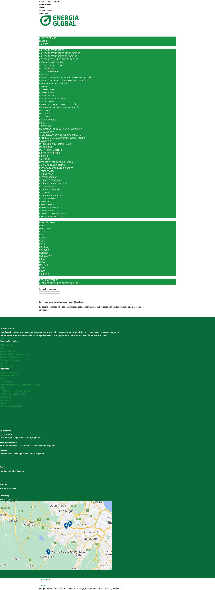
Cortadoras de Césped (52, 98)
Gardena (44, 250)
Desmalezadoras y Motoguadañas (59, 104)
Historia (44, 41)
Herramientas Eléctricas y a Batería (60, 129)
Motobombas (46, 68)
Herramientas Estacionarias (56, 162)
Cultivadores (47, 101)
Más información (7, 338)
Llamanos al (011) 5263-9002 (49, 1)
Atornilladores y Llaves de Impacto (60, 135)
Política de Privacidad (9, 360)
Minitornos (46, 147)
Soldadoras (46, 174)
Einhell (43, 247)
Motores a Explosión (51, 65)
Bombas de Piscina (49, 189)
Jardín (43, 86)
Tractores (45, 126)
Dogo (42, 241)
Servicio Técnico (48, 280)
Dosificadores (47, 198)
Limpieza (44, 201)
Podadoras (45, 117)
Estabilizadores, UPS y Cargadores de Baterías (66, 77)
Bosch (42, 238)
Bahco (42, 235)
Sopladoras (46, 210)
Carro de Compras (45, 10)
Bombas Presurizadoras (53, 183)
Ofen (42, 268)
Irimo (42, 259)
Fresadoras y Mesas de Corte (56, 168)
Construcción (6, 382)
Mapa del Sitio (6, 366)
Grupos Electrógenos (51, 50)
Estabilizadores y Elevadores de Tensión (63, 80)
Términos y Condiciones (11, 357)
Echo (42, 244)
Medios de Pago (45, 4)
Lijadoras (45, 141)
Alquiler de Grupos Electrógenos (58, 283)
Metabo (43, 265)
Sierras (43, 156)
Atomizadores (47, 89)
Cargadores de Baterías (53, 83)
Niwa (42, 262)
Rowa (42, 271)
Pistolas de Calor (49, 153)
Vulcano (44, 274)
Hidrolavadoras (48, 207)
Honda (43, 225)
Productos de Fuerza (51, 62)
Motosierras (46, 114)
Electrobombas (48, 177)
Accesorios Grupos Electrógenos (58, 59)
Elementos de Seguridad (53, 213)
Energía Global (48, 222)
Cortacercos (46, 95)
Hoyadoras (45, 110)
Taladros (44, 159)
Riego (42, 123)
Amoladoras (46, 132)
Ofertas (42, 7)
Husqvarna (45, 256)
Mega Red (44, 228)
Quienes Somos (47, 38)
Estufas (43, 74)
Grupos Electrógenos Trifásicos (58, 56)
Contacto (4, 363)
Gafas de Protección (51, 216)
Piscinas (44, 192)
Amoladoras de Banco (52, 165)
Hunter (43, 253)
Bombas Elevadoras (50, 180)
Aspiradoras (46, 204)
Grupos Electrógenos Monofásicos (59, 53)
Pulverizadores (48, 120)
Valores (43, 44)
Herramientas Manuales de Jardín (59, 107)
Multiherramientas (50, 150)
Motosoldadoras (49, 71)
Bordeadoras (47, 92)
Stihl (42, 232)
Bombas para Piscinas (51, 195)
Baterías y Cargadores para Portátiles (62, 138)
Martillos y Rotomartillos (55, 144)
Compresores (47, 171)
